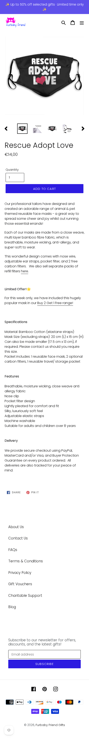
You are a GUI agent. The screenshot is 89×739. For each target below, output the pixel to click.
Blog (12, 606)
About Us (16, 526)
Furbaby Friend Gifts (50, 725)
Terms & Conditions (25, 561)
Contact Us (18, 538)
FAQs (12, 549)
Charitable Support (25, 595)
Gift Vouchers (20, 584)
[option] (44, 76)
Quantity (12, 169)
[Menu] (81, 22)
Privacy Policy (19, 572)
